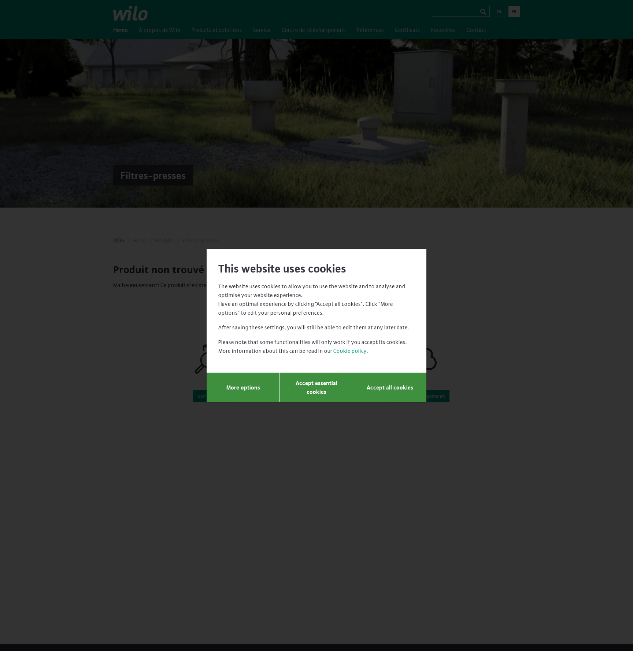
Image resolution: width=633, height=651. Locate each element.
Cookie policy (350, 350)
